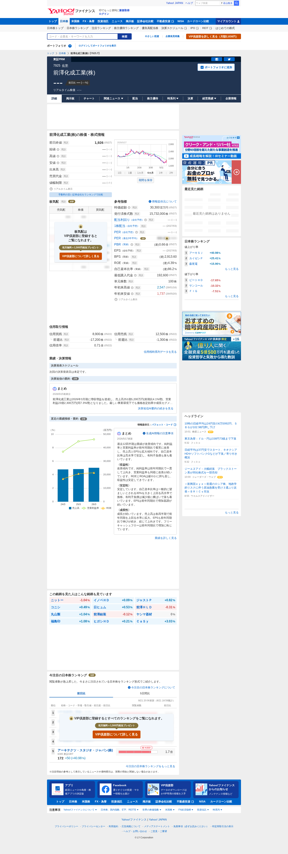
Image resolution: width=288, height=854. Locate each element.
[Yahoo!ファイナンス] (72, 9)
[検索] (236, 3)
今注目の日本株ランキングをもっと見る (150, 766)
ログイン (104, 13)
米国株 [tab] (168, 809)
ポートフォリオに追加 (218, 67)
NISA (181, 21)
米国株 (75, 21)
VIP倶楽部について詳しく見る (80, 256)
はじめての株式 (225, 28)
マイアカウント (226, 21)
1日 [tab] (119, 172)
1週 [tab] (130, 172)
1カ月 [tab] (140, 172)
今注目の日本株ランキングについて (153, 687)
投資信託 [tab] (201, 809)
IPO (192, 28)
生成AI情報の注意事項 (159, 433)
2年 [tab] (171, 172)
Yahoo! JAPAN (174, 3)
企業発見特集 (173, 36)
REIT (205, 28)
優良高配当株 (150, 28)
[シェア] (216, 59)
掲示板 (130, 21)
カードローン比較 (198, 21)
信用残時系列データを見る (160, 351)
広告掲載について (131, 826)
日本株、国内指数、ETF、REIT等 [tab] (118, 809)
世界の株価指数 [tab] (150, 809)
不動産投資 (163, 21)
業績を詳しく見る (166, 537)
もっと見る (232, 268)
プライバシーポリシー (66, 826)
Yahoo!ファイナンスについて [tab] (78, 809)
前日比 (81, 693)
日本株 (64, 21)
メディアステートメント (157, 826)
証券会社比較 (145, 21)
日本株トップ (55, 28)
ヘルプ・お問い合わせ (135, 831)
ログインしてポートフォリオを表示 (97, 45)
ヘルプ (189, 3)
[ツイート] (229, 59)
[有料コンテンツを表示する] (167, 238)
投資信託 (103, 21)
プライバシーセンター (93, 826)
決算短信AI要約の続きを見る (155, 408)
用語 (65, 142)
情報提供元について (164, 201)
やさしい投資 (152, 36)
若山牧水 (228, 3)
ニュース (117, 21)
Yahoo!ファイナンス (134, 819)
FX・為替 (88, 21)
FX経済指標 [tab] (184, 809)
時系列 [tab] (216, 809)
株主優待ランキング (126, 28)
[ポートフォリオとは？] (70, 46)
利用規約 (113, 826)
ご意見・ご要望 (158, 831)
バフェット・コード (162, 424)
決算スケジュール (172, 28)
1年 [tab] (161, 172)
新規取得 (124, 10)
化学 (65, 65)
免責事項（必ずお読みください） (191, 826)
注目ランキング (101, 28)
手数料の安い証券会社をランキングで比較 (80, 194)
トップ (53, 21)
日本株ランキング (78, 28)
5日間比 (145, 693)
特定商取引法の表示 (222, 826)
